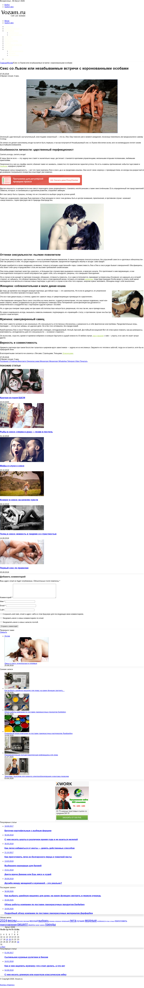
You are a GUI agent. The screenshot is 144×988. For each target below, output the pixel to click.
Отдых (7, 43)
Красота (8, 39)
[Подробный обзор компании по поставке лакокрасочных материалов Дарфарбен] (16, 731)
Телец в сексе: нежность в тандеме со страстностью (28, 534)
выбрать (43, 920)
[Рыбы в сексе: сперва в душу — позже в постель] (22, 427)
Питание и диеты (13, 45)
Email (3, 606)
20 (10, 939)
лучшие (80, 921)
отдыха (112, 921)
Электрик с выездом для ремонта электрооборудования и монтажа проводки (36, 776)
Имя (2, 601)
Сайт (2, 610)
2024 (3, 920)
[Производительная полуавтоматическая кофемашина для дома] (16, 753)
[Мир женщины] (13, 17)
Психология (14, 33)
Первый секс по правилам (14, 568)
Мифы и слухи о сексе (12, 466)
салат (37, 925)
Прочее (8, 49)
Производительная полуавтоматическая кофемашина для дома (31, 755)
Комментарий (6, 597)
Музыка (12, 53)
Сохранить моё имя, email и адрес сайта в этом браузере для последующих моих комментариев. (43, 614)
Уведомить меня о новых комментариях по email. (23, 618)
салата (42, 925)
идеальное (58, 921)
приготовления (8, 924)
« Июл (2, 947)
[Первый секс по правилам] (22, 564)
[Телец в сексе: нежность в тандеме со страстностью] (22, 529)
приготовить (121, 921)
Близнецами (68, 353)
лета (73, 920)
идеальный (65, 921)
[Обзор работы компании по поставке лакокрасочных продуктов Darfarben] (16, 710)
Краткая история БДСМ (12, 397)
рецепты (31, 925)
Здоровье (9, 31)
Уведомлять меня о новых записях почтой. (20, 622)
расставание (98, 336)
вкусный (34, 921)
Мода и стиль (11, 41)
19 (7, 939)
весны (12, 920)
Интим (7, 37)
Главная (3, 63)
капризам (89, 279)
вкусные (26, 921)
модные (91, 920)
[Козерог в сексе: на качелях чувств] (22, 495)
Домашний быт (12, 29)
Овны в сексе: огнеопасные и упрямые (20, 663)
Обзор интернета (16, 51)
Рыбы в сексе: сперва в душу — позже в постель (26, 432)
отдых (108, 921)
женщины (52, 921)
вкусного (20, 921)
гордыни (3, 166)
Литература (14, 55)
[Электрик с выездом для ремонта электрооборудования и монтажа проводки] (16, 774)
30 (18, 942)
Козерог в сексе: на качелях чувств (19, 500)
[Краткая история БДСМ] (22, 393)
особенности (101, 921)
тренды (50, 924)
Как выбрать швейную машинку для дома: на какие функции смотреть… (34, 690)
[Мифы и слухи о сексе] (22, 461)
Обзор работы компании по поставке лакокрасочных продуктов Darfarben (35, 712)
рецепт (22, 924)
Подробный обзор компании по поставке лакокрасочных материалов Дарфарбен (38, 733)
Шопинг (8, 47)
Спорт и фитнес (15, 35)
